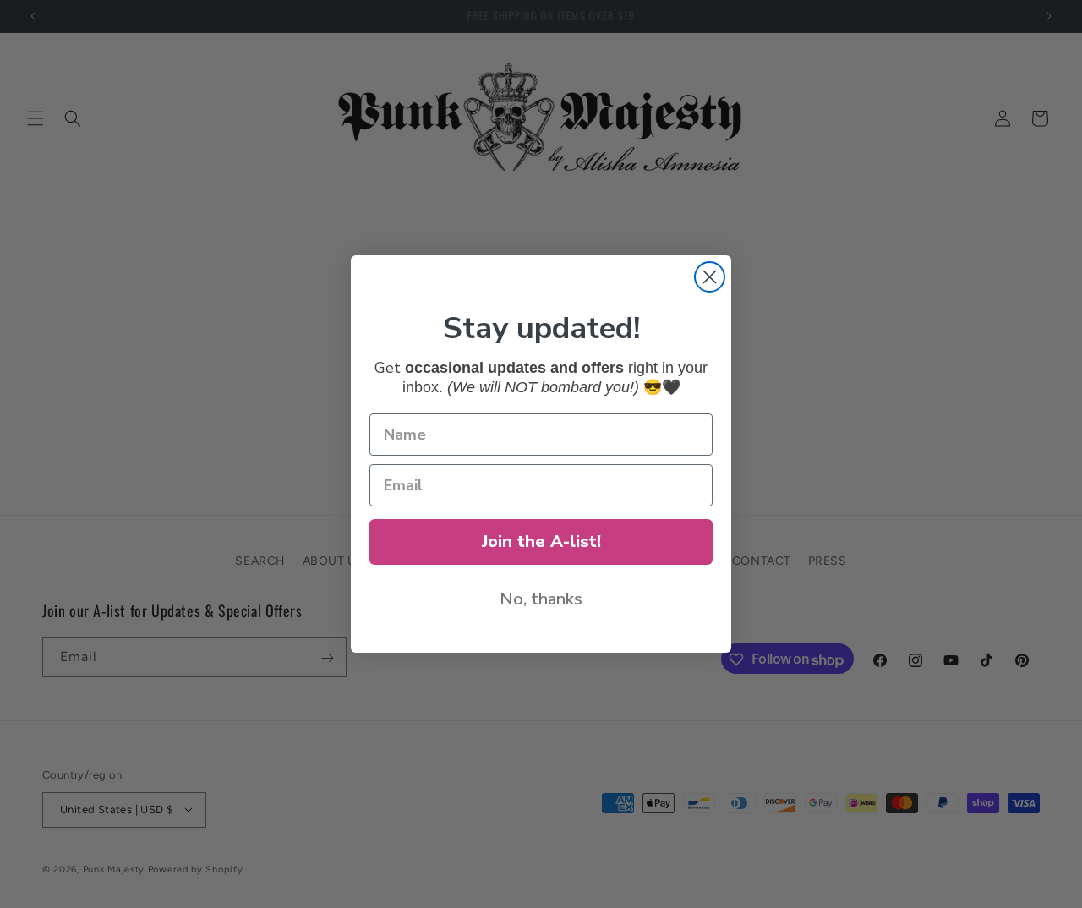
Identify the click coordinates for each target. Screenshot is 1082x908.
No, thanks (541, 599)
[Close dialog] (709, 277)
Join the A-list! (541, 541)
